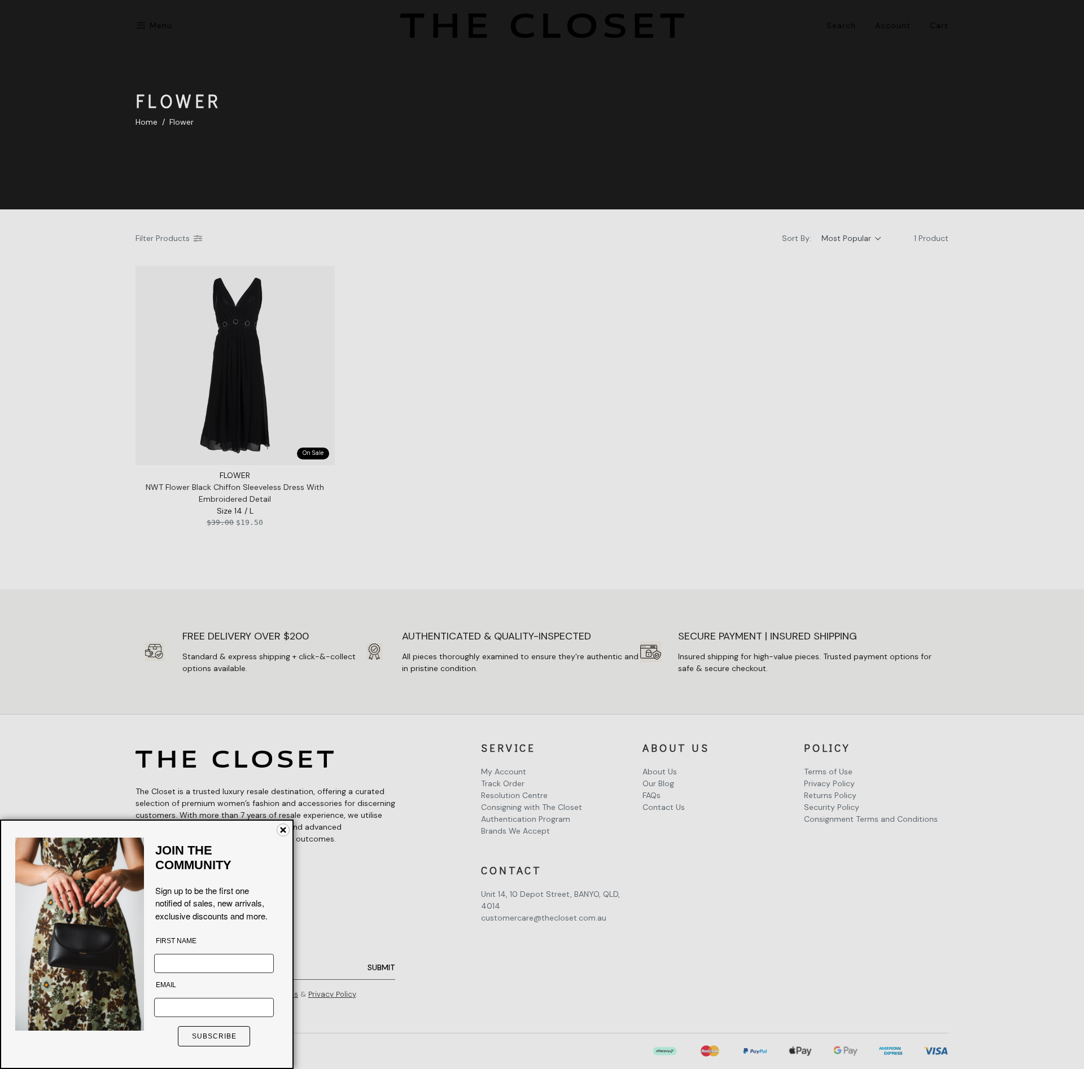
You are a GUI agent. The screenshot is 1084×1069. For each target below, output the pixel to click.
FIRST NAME (176, 941)
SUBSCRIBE (214, 1036)
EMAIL (166, 985)
